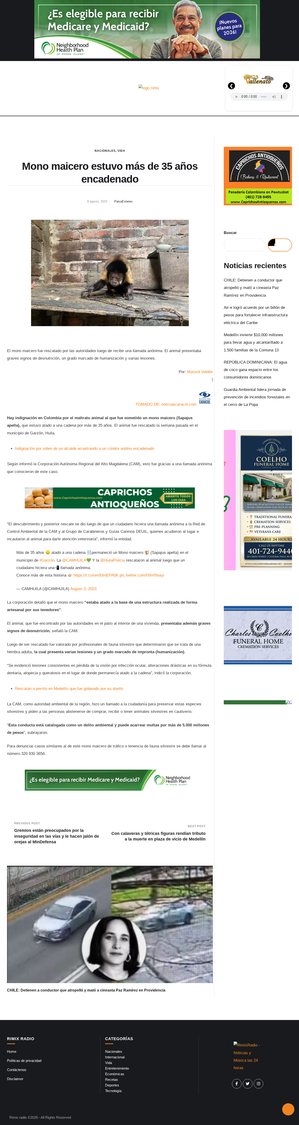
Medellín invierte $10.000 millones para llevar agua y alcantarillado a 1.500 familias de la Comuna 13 (253, 342)
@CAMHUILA (74, 560)
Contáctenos (16, 1070)
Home (11, 1051)
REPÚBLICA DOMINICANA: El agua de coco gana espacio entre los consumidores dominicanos (255, 370)
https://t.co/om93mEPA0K (96, 575)
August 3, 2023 (83, 589)
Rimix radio (18, 1117)
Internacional (115, 1057)
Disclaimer (15, 1079)
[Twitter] (248, 1084)
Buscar (230, 233)
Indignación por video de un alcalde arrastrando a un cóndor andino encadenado (84, 448)
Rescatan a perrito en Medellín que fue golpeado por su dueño (69, 688)
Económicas (114, 1074)
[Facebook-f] (237, 1084)
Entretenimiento (117, 1068)
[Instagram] (258, 1084)
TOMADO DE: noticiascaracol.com (165, 404)
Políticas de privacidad (24, 1061)
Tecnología (113, 1091)
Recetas (111, 1080)
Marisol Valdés (200, 372)
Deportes (112, 1085)
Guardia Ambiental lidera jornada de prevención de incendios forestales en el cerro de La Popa (257, 397)
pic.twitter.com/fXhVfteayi (142, 575)
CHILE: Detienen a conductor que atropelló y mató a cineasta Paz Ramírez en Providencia (86, 990)
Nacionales (105, 150)
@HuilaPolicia (112, 560)
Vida (121, 150)
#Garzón (46, 560)
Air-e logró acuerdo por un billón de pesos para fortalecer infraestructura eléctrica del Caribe (256, 315)
